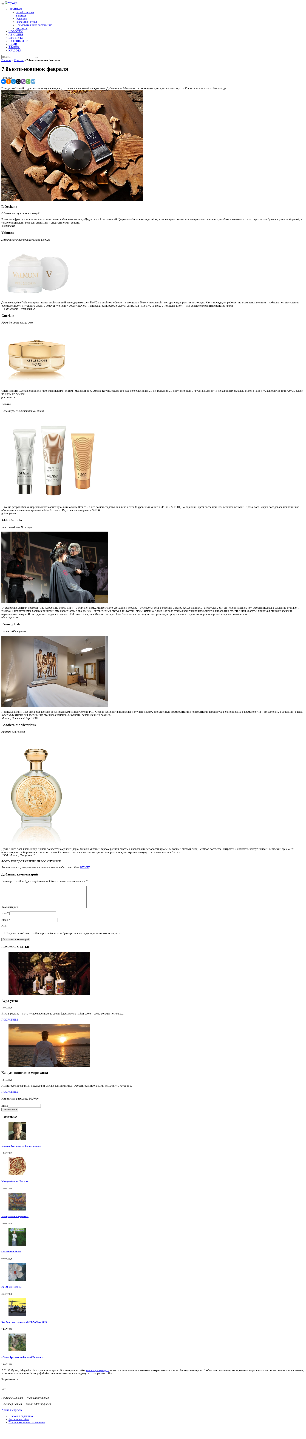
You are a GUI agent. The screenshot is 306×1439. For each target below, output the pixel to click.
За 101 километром (11, 1286)
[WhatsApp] (28, 81)
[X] (18, 81)
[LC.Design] (10, 1382)
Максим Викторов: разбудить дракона (21, 1146)
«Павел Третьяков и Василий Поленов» (22, 1357)
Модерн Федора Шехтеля (14, 1181)
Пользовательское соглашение (26, 1422)
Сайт (4, 926)
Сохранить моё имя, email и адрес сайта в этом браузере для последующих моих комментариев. (63, 933)
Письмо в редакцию (20, 1416)
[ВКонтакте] (3, 81)
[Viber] (23, 81)
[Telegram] (33, 81)
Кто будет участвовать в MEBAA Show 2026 (24, 1322)
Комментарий (9, 906)
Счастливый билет (11, 1251)
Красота (19, 60)
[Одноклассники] (8, 81)
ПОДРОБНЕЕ (9, 1019)
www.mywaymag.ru (97, 1370)
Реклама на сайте (18, 1419)
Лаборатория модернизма (15, 1216)
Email (5, 919)
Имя (5, 913)
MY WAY (84, 867)
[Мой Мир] (13, 81)
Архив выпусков (11, 1409)
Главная (6, 60)
